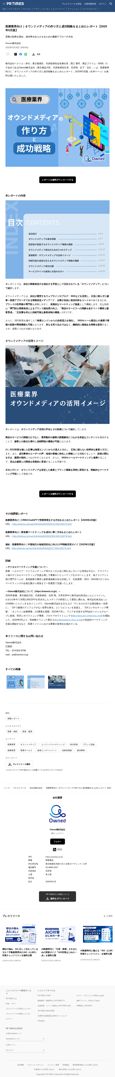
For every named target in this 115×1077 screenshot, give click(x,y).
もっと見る (108, 916)
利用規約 (66, 1065)
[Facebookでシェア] (20, 54)
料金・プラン (11, 1003)
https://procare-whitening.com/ (87, 616)
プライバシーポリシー (35, 1065)
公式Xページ (10, 1045)
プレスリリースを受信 (71, 3)
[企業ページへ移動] (57, 814)
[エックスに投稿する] (15, 54)
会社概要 (20, 1065)
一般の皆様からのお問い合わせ (69, 1069)
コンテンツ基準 (53, 1065)
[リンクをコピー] (38, 54)
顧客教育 (11, 750)
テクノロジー (14, 8)
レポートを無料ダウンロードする (57, 180)
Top (4, 8)
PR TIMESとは (11, 998)
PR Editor (41, 1021)
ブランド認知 (89, 744)
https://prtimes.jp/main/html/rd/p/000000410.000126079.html (42, 524)
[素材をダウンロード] (33, 54)
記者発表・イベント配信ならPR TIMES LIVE (54, 1005)
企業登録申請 (90, 3)
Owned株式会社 (36, 788)
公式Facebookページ (14, 1033)
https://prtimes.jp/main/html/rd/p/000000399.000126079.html (42, 536)
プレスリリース (19, 788)
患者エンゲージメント (47, 750)
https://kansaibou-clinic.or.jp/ (67, 620)
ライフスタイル (89, 8)
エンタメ (46, 8)
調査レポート (13, 718)
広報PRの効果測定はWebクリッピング (52, 1016)
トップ (7, 788)
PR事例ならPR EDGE (84, 1005)
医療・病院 (12, 731)
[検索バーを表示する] (111, 4)
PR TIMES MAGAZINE (46, 1011)
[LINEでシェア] (25, 54)
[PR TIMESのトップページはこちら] (15, 3)
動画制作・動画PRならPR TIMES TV (51, 1000)
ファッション (73, 8)
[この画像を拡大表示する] (15, 682)
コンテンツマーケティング (53, 744)
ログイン (103, 3)
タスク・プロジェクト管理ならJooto (90, 995)
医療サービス (26, 750)
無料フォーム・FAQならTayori (88, 1000)
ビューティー (59, 8)
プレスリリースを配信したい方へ (18, 1013)
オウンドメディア (28, 744)
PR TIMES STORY (44, 995)
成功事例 (81, 750)
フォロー (57, 841)
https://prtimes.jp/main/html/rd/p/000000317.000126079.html (41, 548)
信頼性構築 (67, 750)
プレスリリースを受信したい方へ (18, 1008)
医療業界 (11, 744)
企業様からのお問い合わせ (44, 1069)
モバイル (27, 8)
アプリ (37, 8)
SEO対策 (74, 744)
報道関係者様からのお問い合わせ (85, 1065)
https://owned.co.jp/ (54, 856)
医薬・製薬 (27, 731)
